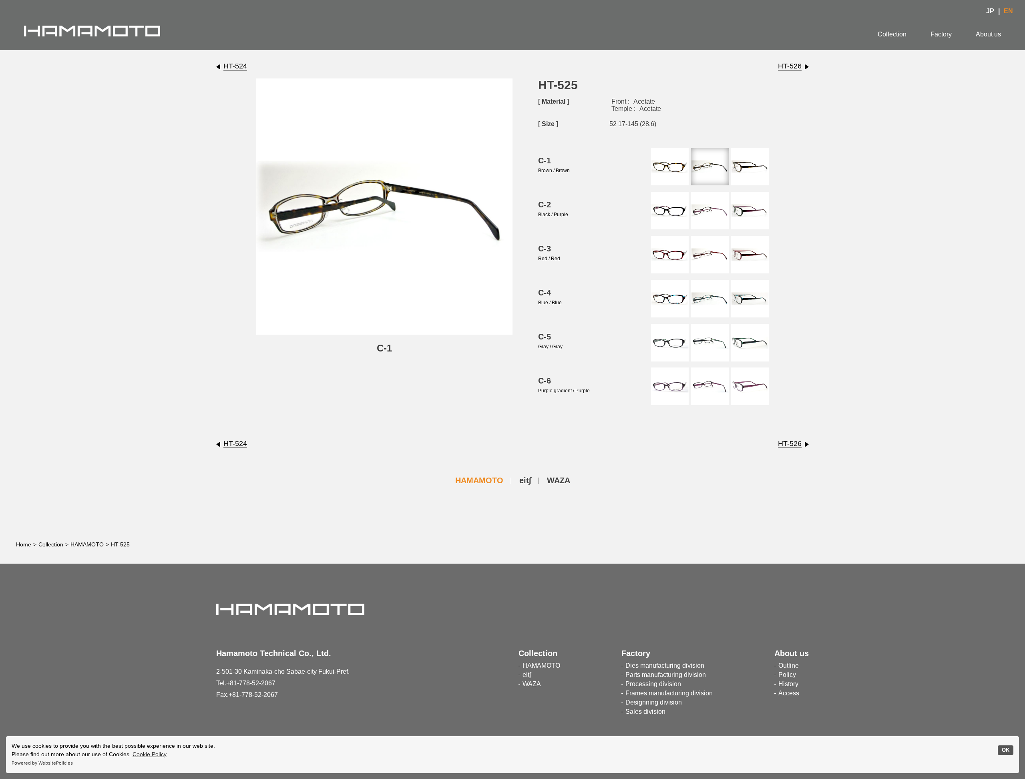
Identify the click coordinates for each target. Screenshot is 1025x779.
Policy (787, 674)
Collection (892, 34)
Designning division (653, 702)
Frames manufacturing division (669, 693)
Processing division (653, 684)
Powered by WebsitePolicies (42, 763)
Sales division (645, 711)
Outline (788, 665)
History (788, 684)
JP (990, 11)
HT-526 (790, 66)
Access (788, 693)
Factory (941, 34)
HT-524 (235, 66)
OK (1005, 750)
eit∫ (525, 480)
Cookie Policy (150, 754)
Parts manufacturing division (665, 674)
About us (988, 34)
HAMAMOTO (479, 480)
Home (23, 544)
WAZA (558, 480)
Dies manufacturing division (664, 665)
